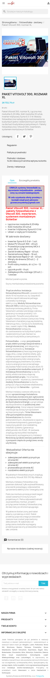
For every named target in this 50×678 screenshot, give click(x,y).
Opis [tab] (12, 180)
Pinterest (30, 136)
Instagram (20, 598)
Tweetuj (24, 136)
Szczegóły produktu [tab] (29, 180)
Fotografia (40, 676)
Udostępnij (17, 136)
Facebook (6, 598)
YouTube (13, 598)
